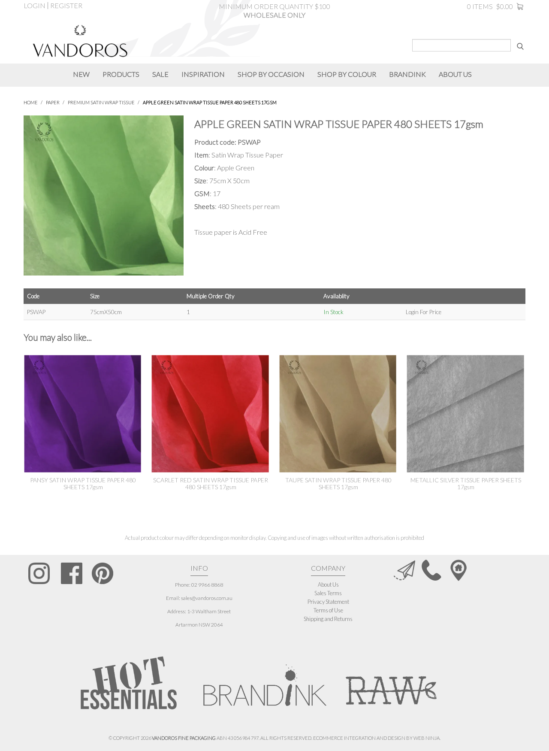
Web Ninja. (426, 738)
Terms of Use (328, 610)
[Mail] (404, 569)
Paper (53, 102)
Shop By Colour (346, 74)
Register (66, 5)
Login (34, 5)
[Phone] (431, 569)
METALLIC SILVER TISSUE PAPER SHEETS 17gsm (465, 483)
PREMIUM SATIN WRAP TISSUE (101, 102)
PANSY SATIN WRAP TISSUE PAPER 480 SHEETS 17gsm (83, 483)
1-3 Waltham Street (209, 611)
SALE (160, 74)
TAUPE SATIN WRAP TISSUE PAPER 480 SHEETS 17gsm (338, 483)
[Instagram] (39, 573)
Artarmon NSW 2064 (199, 624)
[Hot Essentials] (128, 682)
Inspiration (203, 74)
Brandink (407, 74)
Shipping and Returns (328, 618)
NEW (81, 74)
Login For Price (423, 312)
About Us (328, 584)
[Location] (458, 569)
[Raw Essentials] (390, 680)
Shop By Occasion (271, 74)
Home (31, 102)
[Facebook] (71, 573)
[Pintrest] (102, 573)
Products (121, 74)
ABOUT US (455, 74)
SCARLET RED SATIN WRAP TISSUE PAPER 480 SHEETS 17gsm (210, 483)
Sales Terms (328, 593)
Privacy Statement (328, 601)
